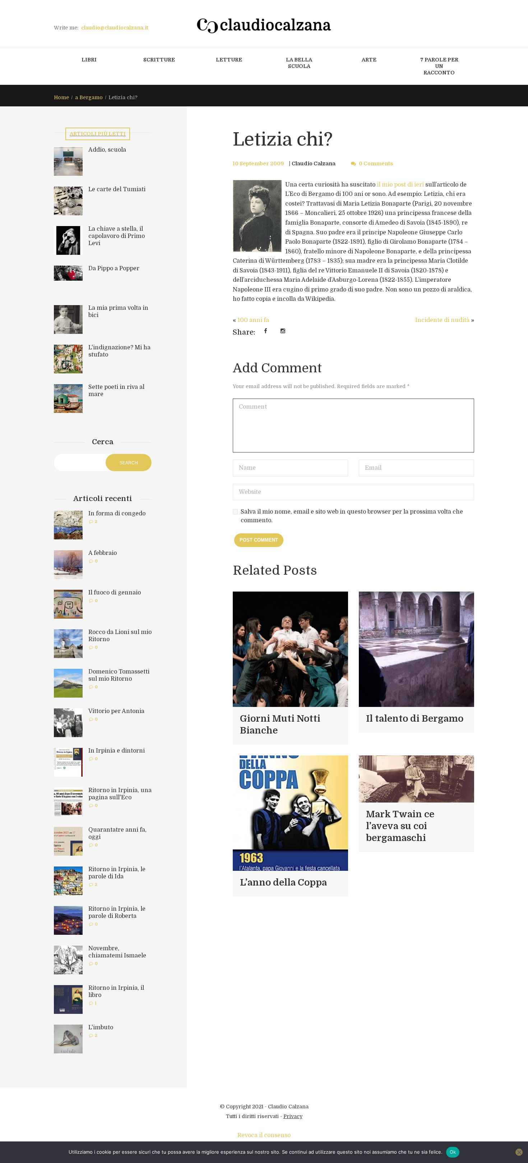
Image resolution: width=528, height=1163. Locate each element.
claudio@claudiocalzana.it (114, 28)
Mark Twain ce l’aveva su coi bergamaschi (400, 826)
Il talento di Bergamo (414, 718)
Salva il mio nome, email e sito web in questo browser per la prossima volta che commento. (352, 516)
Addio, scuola (107, 150)
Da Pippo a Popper (113, 268)
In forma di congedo (116, 513)
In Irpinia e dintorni (116, 751)
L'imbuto (100, 1027)
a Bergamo (89, 97)
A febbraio (102, 553)
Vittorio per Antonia (116, 711)
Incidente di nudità (442, 320)
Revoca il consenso (264, 1135)
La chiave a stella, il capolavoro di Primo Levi (116, 236)
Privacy (292, 1116)
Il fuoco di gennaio (114, 592)
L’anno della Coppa (283, 882)
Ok (453, 1152)
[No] (519, 1152)
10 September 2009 (258, 163)
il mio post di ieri (400, 184)
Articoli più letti (98, 134)
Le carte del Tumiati (116, 189)
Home (61, 97)
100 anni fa (253, 320)
